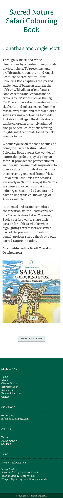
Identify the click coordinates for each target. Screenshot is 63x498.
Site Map (6, 443)
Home (4, 376)
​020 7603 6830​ (8, 415)
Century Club (27, 475)
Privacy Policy (9, 440)
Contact (5, 396)
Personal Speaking (11, 393)
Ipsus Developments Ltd (36, 479)
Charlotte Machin (29, 472)
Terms (4, 437)
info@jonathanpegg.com (15, 418)
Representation (9, 386)
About (4, 380)
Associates (7, 390)
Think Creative (17, 462)
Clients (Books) (9, 383)
